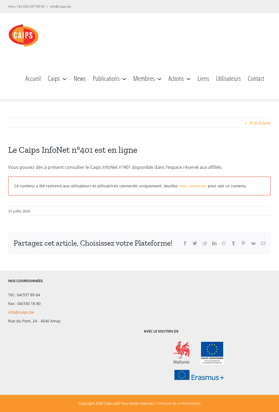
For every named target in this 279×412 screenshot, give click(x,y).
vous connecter (193, 185)
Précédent (260, 123)
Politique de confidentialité (179, 403)
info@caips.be (60, 6)
